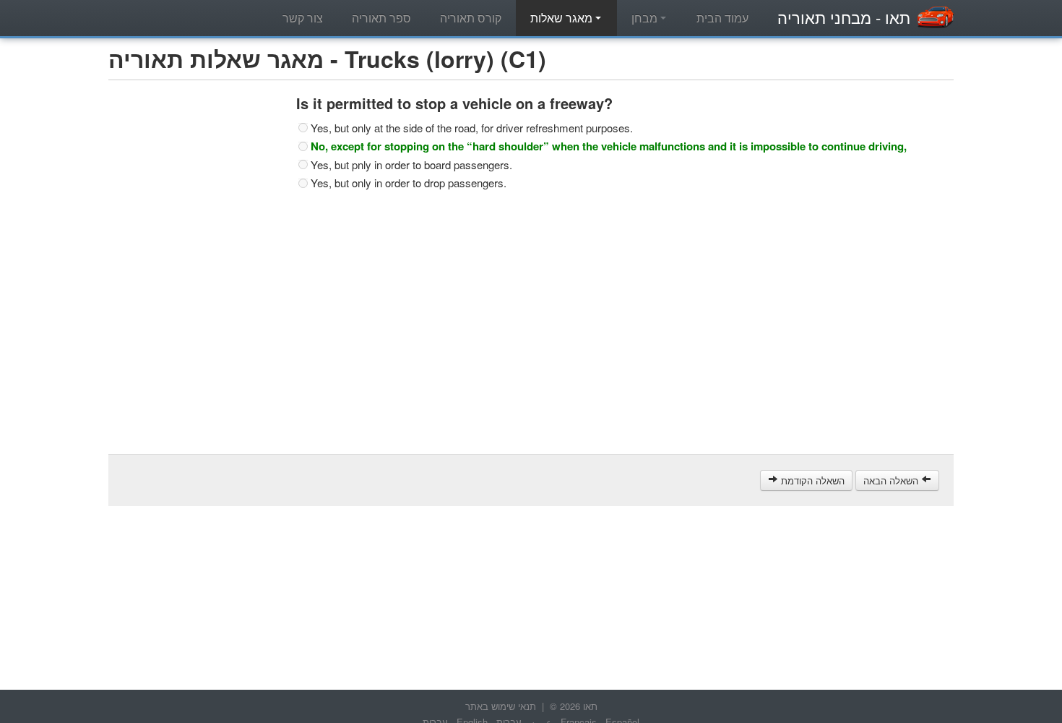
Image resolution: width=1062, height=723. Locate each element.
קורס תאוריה (470, 17)
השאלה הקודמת (811, 480)
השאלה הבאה (892, 480)
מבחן (645, 17)
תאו (843, 17)
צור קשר (302, 17)
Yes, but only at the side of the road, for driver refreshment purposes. (472, 127)
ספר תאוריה (381, 17)
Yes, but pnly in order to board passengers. (411, 164)
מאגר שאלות (562, 17)
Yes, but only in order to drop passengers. (408, 182)
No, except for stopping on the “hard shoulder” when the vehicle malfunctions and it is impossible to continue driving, (609, 146)
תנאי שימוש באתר (500, 706)
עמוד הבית (722, 17)
